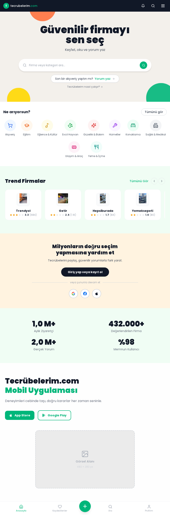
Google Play (57, 415)
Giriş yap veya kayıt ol (85, 272)
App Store (22, 415)
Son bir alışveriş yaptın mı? (82, 79)
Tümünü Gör (139, 181)
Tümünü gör (154, 112)
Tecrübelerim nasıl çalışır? (84, 86)
